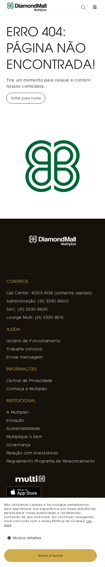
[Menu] (95, 7)
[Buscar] (83, 7)
